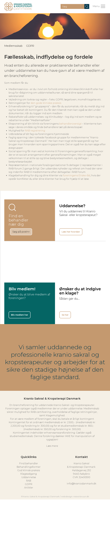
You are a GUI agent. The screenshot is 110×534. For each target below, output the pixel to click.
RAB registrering (35, 130)
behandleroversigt (70, 123)
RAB (28, 480)
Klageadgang (28, 473)
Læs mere (52, 446)
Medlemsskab (13, 45)
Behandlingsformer (29, 467)
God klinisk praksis (28, 470)
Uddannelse (28, 477)
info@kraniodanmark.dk (81, 483)
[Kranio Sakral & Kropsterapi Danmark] (18, 6)
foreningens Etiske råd (76, 175)
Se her (65, 315)
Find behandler (28, 463)
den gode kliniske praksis (46, 103)
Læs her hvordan (71, 231)
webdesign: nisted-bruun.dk (75, 496)
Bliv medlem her (19, 315)
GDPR (30, 45)
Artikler (28, 487)
